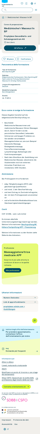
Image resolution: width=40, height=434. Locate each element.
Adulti (4, 369)
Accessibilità (7, 424)
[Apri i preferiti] (22, 3)
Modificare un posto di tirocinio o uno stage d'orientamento (20, 373)
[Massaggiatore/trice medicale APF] (20, 263)
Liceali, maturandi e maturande (14, 365)
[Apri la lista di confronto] (26, 3)
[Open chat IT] (34, 320)
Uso (15, 424)
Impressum (6, 420)
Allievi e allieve (7, 362)
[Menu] (36, 10)
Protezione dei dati (21, 420)
